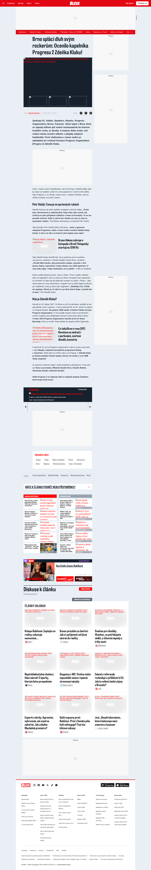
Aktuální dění (42, 454)
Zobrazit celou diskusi (82, 599)
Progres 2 (64, 475)
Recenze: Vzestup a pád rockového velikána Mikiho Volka (31, 536)
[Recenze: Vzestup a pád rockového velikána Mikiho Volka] (48, 537)
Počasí (70, 460)
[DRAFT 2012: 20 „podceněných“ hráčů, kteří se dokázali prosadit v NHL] (84, 515)
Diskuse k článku (40, 589)
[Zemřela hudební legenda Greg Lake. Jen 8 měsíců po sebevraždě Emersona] (48, 526)
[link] (34, 785)
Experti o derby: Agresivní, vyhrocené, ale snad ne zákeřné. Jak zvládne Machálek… (67, 548)
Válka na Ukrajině (58, 460)
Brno (89, 475)
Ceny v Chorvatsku (75, 464)
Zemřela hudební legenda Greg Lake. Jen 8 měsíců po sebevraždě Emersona (31, 526)
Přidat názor (85, 589)
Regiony (46, 464)
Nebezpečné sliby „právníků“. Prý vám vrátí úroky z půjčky (32, 546)
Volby (46, 460)
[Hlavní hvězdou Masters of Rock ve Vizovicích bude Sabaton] (48, 515)
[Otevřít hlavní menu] (3, 3)
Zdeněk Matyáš (34, 113)
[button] (107, 785)
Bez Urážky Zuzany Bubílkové (69, 565)
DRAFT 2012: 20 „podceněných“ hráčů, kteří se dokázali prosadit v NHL (66, 515)
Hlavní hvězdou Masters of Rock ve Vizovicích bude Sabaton (31, 514)
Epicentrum (81, 460)
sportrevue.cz (81, 519)
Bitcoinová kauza (59, 464)
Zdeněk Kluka (53, 475)
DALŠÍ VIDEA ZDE (84, 561)
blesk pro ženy (81, 530)
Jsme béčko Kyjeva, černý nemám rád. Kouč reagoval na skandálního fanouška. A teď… (67, 537)
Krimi (38, 464)
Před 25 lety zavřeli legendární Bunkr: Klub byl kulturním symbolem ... (31, 503)
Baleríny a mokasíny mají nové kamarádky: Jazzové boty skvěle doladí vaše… (67, 526)
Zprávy (38, 460)
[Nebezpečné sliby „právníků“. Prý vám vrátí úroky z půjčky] (48, 548)
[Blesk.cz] (75, 3)
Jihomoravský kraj (77, 475)
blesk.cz (79, 508)
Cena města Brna (39, 475)
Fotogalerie (34, 389)
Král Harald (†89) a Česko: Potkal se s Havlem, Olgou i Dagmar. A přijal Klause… (66, 504)
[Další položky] (132, 32)
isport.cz (79, 541)
